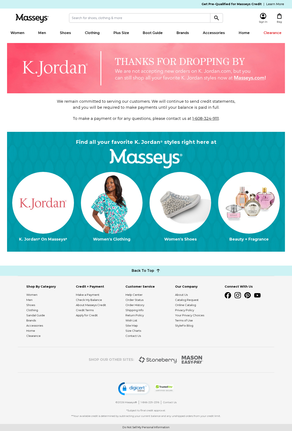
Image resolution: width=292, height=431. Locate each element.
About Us (181, 294)
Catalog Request (187, 300)
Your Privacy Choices (189, 315)
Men (42, 33)
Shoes (65, 33)
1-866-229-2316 (150, 402)
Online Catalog (185, 305)
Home (244, 33)
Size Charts (133, 330)
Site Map (131, 325)
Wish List (131, 320)
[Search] (216, 18)
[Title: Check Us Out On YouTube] (257, 295)
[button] (134, 388)
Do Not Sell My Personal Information (146, 427)
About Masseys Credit (91, 305)
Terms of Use (184, 320)
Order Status (134, 300)
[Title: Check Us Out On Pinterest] (247, 295)
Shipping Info (134, 310)
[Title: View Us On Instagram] (237, 295)
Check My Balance (89, 300)
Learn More (275, 4)
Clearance (273, 33)
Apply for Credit (87, 315)
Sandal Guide (35, 315)
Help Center (134, 294)
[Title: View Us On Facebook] (228, 295)
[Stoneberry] (157, 359)
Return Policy (134, 315)
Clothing (92, 33)
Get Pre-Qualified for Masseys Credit (232, 4)
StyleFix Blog (184, 325)
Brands (183, 33)
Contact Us (133, 335)
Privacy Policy (184, 310)
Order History (134, 305)
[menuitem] (17, 33)
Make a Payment (87, 294)
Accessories (214, 33)
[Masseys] (32, 18)
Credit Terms (85, 310)
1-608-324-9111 (205, 118)
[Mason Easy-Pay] (192, 360)
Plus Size (121, 33)
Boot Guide (153, 33)
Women (17, 33)
